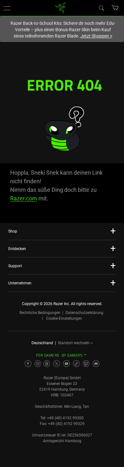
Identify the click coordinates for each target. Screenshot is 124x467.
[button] (7, 8)
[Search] (101, 7)
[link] (60, 7)
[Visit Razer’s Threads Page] (46, 363)
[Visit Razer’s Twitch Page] (86, 363)
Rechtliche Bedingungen (39, 312)
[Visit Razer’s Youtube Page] (66, 363)
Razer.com (23, 198)
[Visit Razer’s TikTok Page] (76, 363)
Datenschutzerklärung (84, 312)
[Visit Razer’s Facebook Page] (28, 363)
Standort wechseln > (75, 343)
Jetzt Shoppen (96, 35)
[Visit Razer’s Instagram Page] (37, 363)
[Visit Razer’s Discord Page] (96, 363)
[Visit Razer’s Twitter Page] (56, 363)
